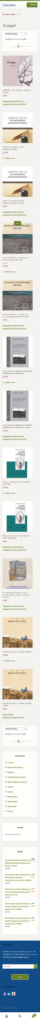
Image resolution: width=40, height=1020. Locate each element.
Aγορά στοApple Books (13, 101)
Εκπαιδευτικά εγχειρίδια (17, 777)
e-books (11, 762)
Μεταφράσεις (13, 796)
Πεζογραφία (12, 806)
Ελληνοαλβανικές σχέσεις (17, 782)
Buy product (8, 714)
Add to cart (10, 158)
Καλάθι (31, 1014)
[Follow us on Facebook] (4, 994)
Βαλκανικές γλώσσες (15, 767)
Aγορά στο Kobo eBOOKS (14, 104)
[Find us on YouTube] (13, 994)
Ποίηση (10, 811)
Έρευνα (10, 787)
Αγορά (13, 14)
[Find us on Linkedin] (9, 994)
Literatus (9, 4)
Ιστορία (10, 792)
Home (7, 14)
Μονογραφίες (13, 801)
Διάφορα (11, 772)
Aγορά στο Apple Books (13, 212)
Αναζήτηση (20, 1016)
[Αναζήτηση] (35, 966)
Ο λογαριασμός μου (6, 1016)
